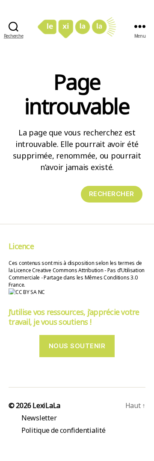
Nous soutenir (77, 346)
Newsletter (38, 418)
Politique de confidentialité (63, 430)
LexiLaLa (46, 405)
